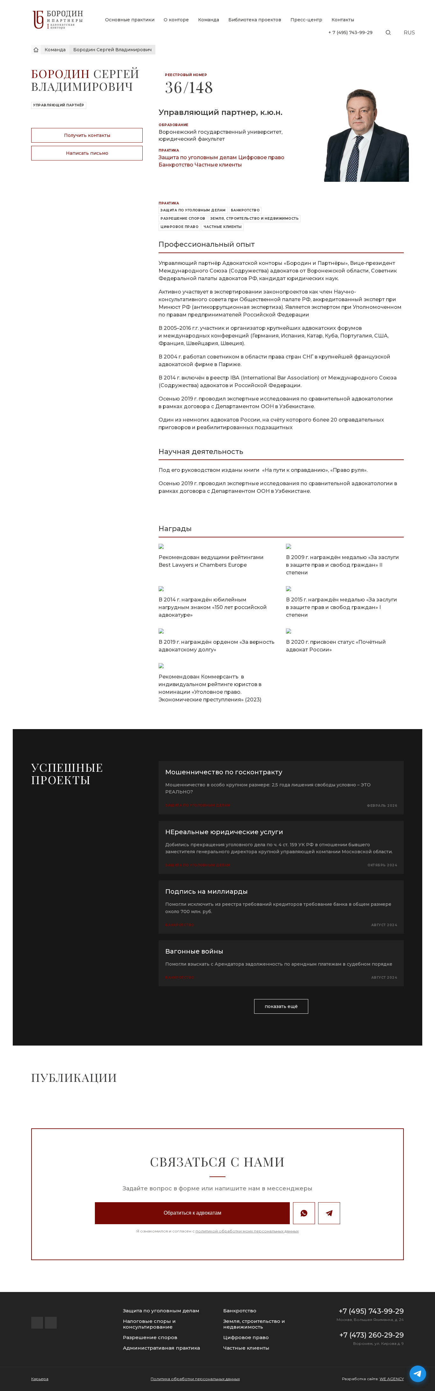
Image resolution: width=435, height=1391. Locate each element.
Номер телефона (192, 710)
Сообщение (186, 766)
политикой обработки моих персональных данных (228, 818)
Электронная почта (195, 728)
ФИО (178, 692)
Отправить (217, 800)
